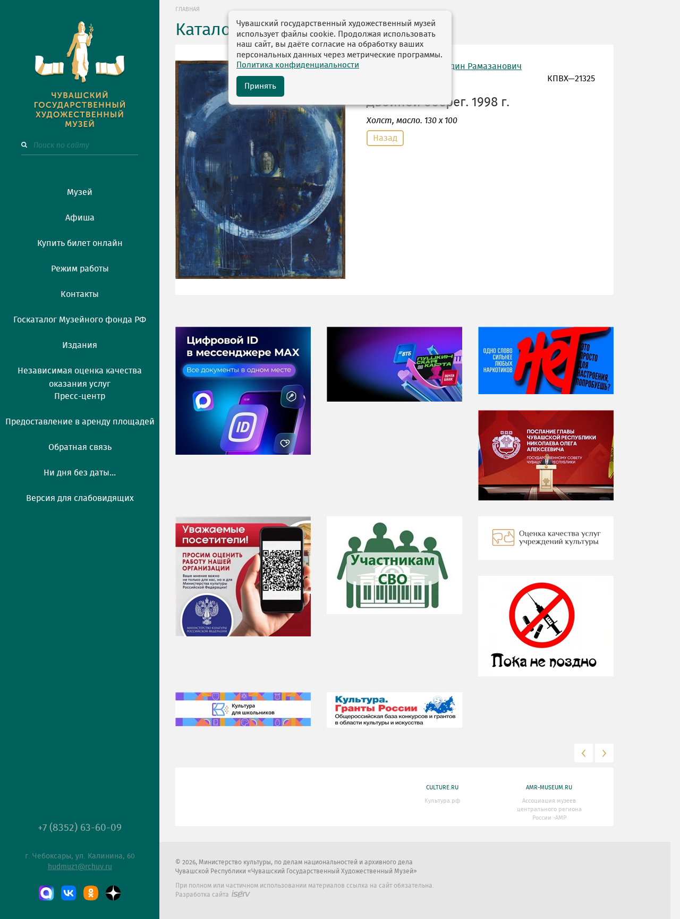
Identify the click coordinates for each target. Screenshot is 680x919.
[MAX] (46, 893)
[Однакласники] (90, 893)
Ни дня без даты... (80, 473)
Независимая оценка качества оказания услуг (80, 376)
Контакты (80, 294)
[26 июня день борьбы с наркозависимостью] (546, 633)
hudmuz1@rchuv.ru (80, 867)
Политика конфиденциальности (297, 65)
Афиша (80, 218)
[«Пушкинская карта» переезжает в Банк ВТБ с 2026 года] (394, 372)
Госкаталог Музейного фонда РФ (79, 320)
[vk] (68, 893)
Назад (385, 138)
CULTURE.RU (442, 787)
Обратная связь (80, 447)
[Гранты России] (394, 717)
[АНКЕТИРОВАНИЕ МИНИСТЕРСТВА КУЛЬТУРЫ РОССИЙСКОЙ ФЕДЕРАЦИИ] (243, 584)
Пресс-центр (79, 396)
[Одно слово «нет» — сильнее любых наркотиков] (546, 368)
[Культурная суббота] (243, 716)
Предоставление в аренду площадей (80, 422)
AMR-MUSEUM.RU (549, 787)
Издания (79, 345)
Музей (79, 192)
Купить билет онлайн (80, 243)
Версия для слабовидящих (80, 498)
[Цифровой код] (243, 398)
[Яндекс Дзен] (113, 893)
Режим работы (80, 269)
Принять (260, 86)
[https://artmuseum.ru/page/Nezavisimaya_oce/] (546, 545)
